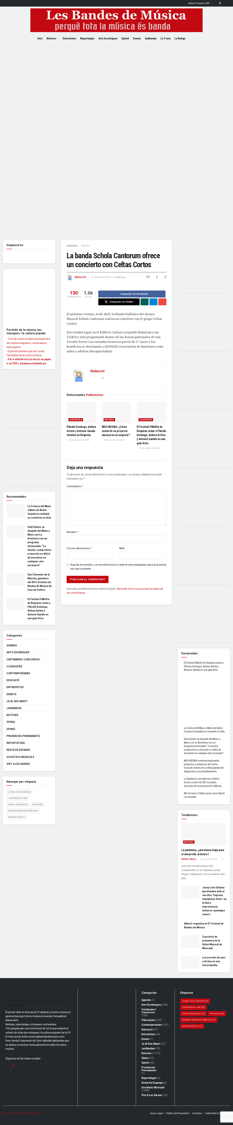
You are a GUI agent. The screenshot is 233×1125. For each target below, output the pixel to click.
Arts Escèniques (107, 38)
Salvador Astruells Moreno (23, 810)
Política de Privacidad (177, 1113)
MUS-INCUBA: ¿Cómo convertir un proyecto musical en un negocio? (116, 431)
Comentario (75, 486)
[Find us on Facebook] (215, 3)
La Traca (166, 38)
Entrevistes (69, 38)
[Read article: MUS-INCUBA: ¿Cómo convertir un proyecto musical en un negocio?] (116, 412)
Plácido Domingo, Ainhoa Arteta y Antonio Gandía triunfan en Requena (81, 431)
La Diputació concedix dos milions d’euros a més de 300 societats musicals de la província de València (202, 782)
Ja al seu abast (17, 701)
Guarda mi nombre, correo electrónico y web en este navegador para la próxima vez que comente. (118, 566)
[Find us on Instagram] (225, 3)
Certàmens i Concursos (23, 659)
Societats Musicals (20, 757)
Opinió (125, 38)
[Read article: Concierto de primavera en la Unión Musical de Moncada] (190, 941)
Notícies (51, 38)
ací (44, 363)
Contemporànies (18, 673)
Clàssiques (76, 420)
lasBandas (151, 38)
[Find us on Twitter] (220, 3)
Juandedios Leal (17, 798)
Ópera (11, 722)
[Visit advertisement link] (116, 141)
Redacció (80, 277)
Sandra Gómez (16, 817)
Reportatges (87, 38)
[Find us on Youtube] (229, 3)
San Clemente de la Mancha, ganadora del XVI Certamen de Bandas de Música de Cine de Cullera (39, 582)
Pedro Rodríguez (18, 804)
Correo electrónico (79, 548)
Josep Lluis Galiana (19, 792)
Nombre (73, 532)
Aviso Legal (156, 1113)
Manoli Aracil (188, 859)
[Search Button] (194, 38)
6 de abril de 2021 (209, 859)
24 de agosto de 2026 (78, 440)
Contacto (197, 1113)
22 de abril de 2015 (101, 277)
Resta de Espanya (18, 749)
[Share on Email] (162, 301)
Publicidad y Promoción (218, 1113)
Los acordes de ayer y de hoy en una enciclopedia (214, 961)
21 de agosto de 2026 (148, 448)
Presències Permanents (23, 736)
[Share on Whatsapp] (145, 301)
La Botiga (180, 38)
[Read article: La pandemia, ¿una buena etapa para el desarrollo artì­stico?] (203, 834)
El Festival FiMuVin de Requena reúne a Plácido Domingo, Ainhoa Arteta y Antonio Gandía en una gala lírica (151, 435)
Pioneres (37, 804)
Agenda (12, 645)
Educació (13, 680)
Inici (40, 38)
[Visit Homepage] (116, 20)
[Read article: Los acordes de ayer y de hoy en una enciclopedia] (190, 962)
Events (137, 38)
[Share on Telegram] (153, 301)
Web (121, 548)
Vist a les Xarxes (18, 763)
